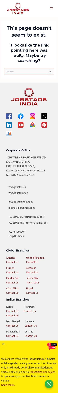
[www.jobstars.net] (17, 193)
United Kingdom (35, 257)
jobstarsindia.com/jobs (42, 372)
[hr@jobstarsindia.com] (19, 202)
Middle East (12, 278)
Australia (31, 268)
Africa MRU (12, 288)
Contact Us (12, 262)
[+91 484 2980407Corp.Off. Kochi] (16, 233)
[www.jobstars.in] (16, 187)
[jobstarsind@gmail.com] (20, 208)
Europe (10, 268)
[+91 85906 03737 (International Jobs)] (27, 222)
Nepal (29, 288)
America (10, 257)
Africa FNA (33, 278)
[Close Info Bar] (3, 344)
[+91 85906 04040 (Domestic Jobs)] (25, 217)
